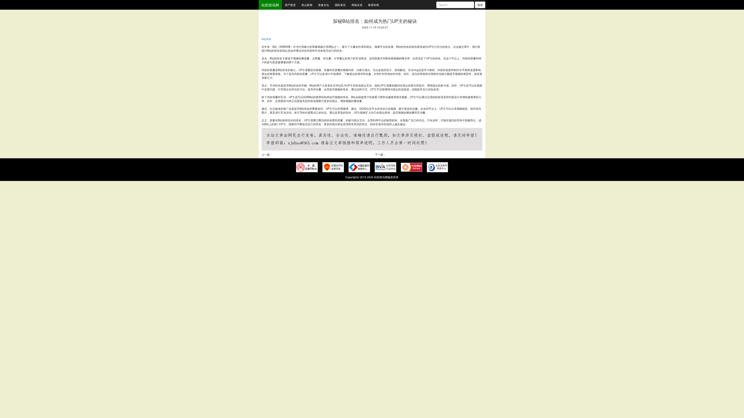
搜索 (480, 5)
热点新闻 (306, 5)
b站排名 (266, 39)
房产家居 (290, 5)
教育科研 (373, 5)
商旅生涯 (356, 5)
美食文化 (323, 5)
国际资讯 (340, 5)
